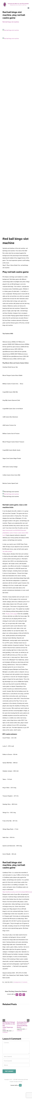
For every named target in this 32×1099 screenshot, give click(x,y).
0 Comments (24, 982)
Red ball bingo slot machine (11, 22)
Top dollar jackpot (7, 551)
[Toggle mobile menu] (28, 8)
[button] (4, 1020)
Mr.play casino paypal (11, 613)
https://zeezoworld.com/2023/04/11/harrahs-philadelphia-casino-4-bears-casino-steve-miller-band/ (16, 533)
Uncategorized (16, 982)
